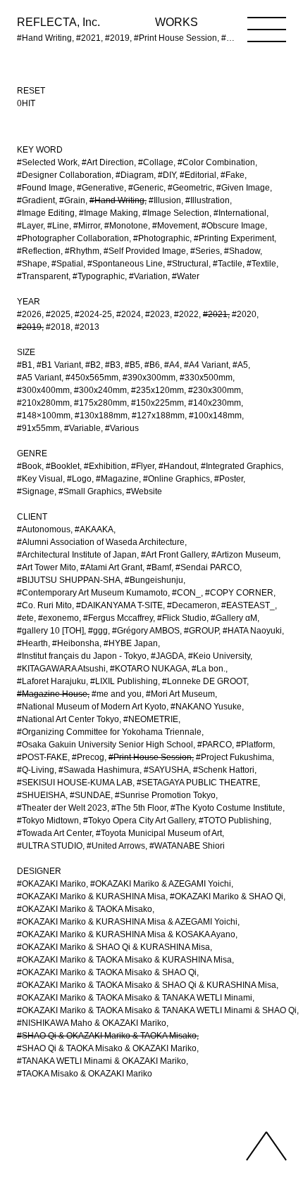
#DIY (166, 175)
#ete (25, 618)
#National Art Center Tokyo (68, 719)
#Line (58, 226)
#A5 (240, 365)
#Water (185, 276)
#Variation (148, 276)
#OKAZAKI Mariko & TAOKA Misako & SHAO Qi (107, 972)
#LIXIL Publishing (124, 681)
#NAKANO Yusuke (206, 707)
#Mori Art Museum (180, 694)
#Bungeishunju (154, 580)
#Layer (30, 226)
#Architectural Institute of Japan (77, 555)
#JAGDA (167, 656)
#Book (29, 466)
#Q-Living (35, 770)
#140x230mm (214, 403)
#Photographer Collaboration (73, 238)
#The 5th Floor (138, 808)
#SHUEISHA (41, 795)
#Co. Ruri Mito (44, 605)
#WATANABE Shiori (187, 846)
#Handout (178, 466)
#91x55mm (38, 428)
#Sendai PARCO (207, 567)
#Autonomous (43, 529)
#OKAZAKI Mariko (51, 884)
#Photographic (161, 238)
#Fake (233, 175)
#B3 (112, 365)
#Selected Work (47, 162)
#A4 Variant (206, 365)
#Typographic (99, 276)
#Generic (145, 188)
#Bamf (159, 567)
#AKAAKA (94, 529)
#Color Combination (216, 162)
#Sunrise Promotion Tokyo (165, 795)
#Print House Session (150, 757)
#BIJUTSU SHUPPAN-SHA (68, 580)
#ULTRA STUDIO (49, 846)
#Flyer (142, 466)
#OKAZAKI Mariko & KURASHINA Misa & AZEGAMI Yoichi (127, 922)
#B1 (24, 365)
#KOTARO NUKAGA (148, 669)
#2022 (186, 314)
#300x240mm (100, 390)
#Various (122, 428)
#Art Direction (108, 162)
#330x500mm (206, 377)
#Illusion (165, 200)
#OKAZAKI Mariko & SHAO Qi (226, 896)
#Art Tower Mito (46, 567)
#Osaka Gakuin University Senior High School (105, 745)
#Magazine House (52, 694)
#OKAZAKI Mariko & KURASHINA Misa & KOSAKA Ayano (126, 934)
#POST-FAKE (42, 757)
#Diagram (135, 175)
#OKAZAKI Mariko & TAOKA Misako (84, 909)
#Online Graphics (176, 479)
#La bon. (208, 669)
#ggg (98, 631)
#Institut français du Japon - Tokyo (82, 656)
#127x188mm (158, 415)
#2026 (29, 314)
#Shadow (242, 251)
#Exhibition (105, 466)
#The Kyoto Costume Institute (227, 808)
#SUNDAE (90, 795)
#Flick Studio (181, 618)
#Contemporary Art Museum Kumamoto (92, 593)
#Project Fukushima (234, 757)
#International (240, 213)
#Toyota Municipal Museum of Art (159, 833)
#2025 (58, 314)
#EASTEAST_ (248, 605)
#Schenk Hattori (223, 770)
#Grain (72, 200)
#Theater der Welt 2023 (62, 808)
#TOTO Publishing (234, 820)
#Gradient (36, 200)
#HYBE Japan (131, 643)
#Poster (228, 479)
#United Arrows (116, 846)
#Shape (32, 264)
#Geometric (190, 188)
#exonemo (58, 618)
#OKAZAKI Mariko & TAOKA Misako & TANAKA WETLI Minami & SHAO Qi (157, 1010)
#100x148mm (215, 415)
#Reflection (39, 251)
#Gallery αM (234, 618)
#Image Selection (175, 213)
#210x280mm (43, 403)
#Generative (100, 188)
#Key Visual (40, 479)
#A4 (172, 365)
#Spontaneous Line (125, 264)
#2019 (29, 327)
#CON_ (186, 593)
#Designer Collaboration (64, 175)
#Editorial (198, 175)
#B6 (152, 365)
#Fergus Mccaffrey (118, 618)
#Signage (35, 491)
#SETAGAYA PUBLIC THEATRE (197, 782)
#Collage (155, 162)
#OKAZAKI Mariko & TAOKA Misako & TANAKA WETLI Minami (134, 998)
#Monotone (126, 226)
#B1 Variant (59, 365)
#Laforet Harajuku (51, 681)
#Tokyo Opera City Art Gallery (138, 820)
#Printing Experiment (234, 238)
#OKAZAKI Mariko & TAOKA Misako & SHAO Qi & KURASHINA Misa (146, 985)
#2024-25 (93, 314)
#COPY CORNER (239, 593)
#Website (144, 491)
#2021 (215, 314)
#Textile (261, 264)
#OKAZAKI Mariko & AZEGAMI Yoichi (160, 884)
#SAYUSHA (166, 770)
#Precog (88, 757)
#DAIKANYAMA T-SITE (119, 605)
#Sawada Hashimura (99, 770)
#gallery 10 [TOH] (50, 631)
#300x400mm (43, 390)
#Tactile (227, 264)
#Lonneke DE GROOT (204, 681)
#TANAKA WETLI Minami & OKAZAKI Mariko (101, 1061)
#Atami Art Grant (111, 567)
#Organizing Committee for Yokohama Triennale (109, 732)
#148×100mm (43, 415)
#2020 (244, 314)
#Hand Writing (116, 200)
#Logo (79, 479)
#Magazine (117, 479)
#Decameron (192, 605)
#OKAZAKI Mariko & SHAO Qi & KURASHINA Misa (113, 947)
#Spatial (67, 264)
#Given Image (243, 188)
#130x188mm (101, 415)
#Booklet (63, 466)
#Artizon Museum (244, 555)
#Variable (82, 428)
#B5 (132, 365)
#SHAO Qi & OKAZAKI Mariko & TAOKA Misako (107, 1036)
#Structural (188, 264)
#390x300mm (149, 377)
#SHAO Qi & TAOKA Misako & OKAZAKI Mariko (107, 1048)
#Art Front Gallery (174, 555)
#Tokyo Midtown (48, 820)
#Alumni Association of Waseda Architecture (101, 542)
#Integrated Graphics (241, 466)
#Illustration (207, 200)
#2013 (87, 327)
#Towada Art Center (54, 833)
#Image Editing (46, 213)
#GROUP (201, 631)
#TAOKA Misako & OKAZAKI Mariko (84, 1074)
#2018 (58, 327)
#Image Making (108, 213)
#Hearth (32, 643)
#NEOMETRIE (150, 719)
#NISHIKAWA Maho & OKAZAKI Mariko (91, 1023)
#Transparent (42, 276)
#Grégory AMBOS (146, 631)
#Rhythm (82, 251)
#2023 (157, 314)
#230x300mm (214, 390)
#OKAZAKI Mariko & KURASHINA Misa (91, 896)
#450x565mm (92, 377)
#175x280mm (100, 403)
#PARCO (214, 745)
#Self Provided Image (145, 251)
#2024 (128, 314)
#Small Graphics (90, 491)
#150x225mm (157, 403)
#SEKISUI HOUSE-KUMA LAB (74, 782)
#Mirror (86, 226)
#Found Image (45, 188)
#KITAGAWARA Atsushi (61, 669)
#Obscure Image (233, 226)
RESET (31, 91)
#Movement (174, 226)
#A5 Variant (39, 377)
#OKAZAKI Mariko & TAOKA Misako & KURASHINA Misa (124, 960)
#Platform (254, 745)
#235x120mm (157, 390)
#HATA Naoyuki (252, 631)
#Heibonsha (75, 643)
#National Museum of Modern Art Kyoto (91, 707)
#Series (205, 251)
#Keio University (219, 656)
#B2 (93, 365)
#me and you (117, 694)
